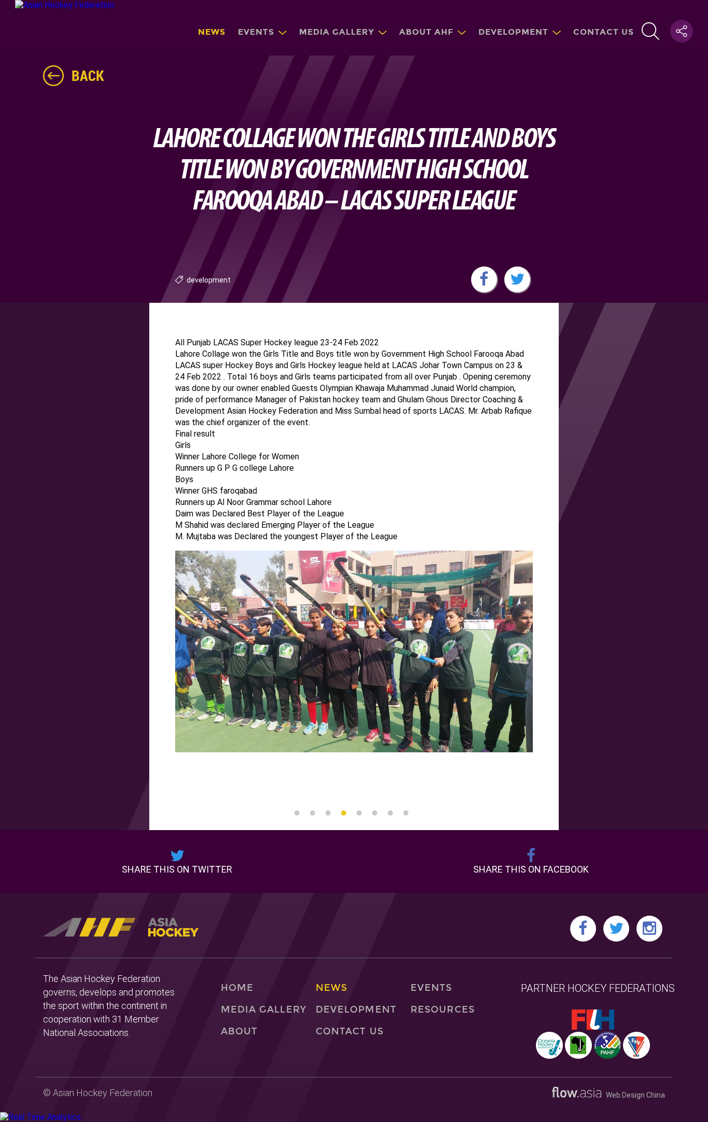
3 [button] (328, 813)
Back (88, 75)
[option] (354, 651)
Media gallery (336, 32)
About (239, 1031)
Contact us (603, 32)
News (211, 32)
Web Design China (633, 1095)
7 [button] (390, 813)
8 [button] (405, 813)
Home (237, 987)
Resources (442, 1009)
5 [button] (359, 813)
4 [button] (343, 813)
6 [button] (374, 813)
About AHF (426, 32)
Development (513, 32)
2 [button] (312, 813)
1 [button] (297, 813)
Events (256, 32)
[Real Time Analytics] (40, 1117)
